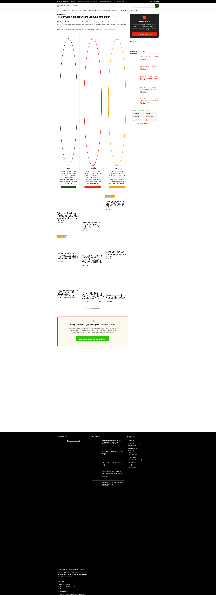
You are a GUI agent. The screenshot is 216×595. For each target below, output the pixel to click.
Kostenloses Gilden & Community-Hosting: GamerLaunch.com (116, 297)
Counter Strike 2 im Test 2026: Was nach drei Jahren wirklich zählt (116, 204)
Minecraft (131, 467)
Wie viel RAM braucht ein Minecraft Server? (87, 1)
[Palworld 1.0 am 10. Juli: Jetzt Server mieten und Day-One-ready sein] (93, 195)
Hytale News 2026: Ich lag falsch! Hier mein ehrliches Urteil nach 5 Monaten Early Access (67, 256)
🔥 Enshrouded (149, 116)
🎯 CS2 (147, 120)
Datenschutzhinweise (64, 584)
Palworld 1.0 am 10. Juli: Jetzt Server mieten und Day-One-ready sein (91, 225)
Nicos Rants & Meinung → (93, 187)
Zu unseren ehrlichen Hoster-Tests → (92, 339)
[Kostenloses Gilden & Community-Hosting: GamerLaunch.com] (117, 270)
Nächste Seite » (96, 308)
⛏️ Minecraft (136, 113)
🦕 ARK (135, 120)
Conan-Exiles (132, 454)
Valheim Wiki (73, 1)
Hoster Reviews (64, 10)
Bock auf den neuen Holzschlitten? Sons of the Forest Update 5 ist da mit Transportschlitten (149, 100)
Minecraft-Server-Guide (62, 1)
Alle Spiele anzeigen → (144, 123)
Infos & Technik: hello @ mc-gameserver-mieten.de (71, 594)
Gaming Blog (133, 10)
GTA (130, 465)
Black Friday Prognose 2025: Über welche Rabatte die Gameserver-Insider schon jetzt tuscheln (67, 294)
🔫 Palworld (136, 116)
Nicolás (93, 168)
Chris (68, 168)
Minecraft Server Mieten (79, 10)
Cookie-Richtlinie (62, 591)
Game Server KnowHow (134, 459)
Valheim (131, 470)
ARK (130, 452)
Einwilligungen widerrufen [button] (66, 588)
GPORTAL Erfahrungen (119, 1)
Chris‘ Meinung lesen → (68, 187)
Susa (117, 168)
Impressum (61, 581)
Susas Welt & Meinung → (117, 187)
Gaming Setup (132, 462)
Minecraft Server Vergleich (106, 1)
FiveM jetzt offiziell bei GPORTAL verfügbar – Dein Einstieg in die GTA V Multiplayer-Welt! (93, 295)
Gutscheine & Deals (94, 10)
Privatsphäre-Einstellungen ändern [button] (68, 586)
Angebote (104, 454)
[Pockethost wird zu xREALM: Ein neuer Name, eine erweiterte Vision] (117, 235)
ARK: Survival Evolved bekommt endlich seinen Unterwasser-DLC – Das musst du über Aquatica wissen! (92, 259)
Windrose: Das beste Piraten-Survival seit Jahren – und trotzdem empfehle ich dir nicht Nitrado (68, 216)
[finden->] (157, 6)
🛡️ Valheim (148, 113)
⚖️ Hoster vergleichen (144, 34)
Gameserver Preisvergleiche (110, 10)
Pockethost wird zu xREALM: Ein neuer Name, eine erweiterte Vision (116, 253)
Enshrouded (132, 457)
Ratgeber (123, 10)
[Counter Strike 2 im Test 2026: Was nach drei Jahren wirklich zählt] (117, 195)
